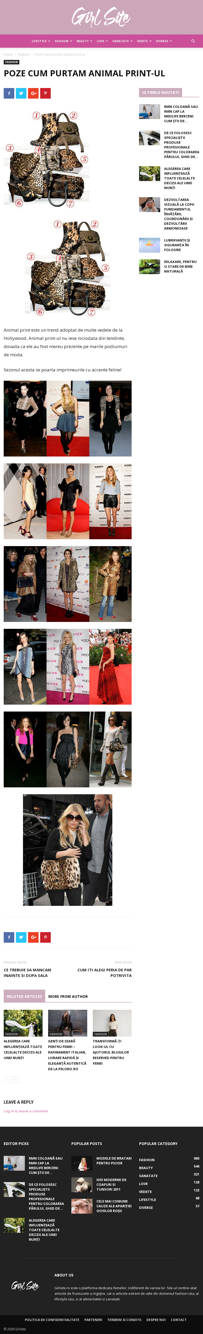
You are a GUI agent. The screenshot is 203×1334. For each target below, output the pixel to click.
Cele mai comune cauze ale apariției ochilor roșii (114, 1206)
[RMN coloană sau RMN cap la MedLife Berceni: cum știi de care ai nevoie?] (149, 111)
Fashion (61, 41)
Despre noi (156, 1320)
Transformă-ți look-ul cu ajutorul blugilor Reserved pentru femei (111, 1052)
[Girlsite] (101, 17)
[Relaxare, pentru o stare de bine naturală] (149, 266)
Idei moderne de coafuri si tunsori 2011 (111, 1184)
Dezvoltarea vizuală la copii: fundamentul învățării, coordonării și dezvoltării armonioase (179, 214)
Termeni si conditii (124, 1320)
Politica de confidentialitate (52, 1320)
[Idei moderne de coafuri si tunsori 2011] (82, 1184)
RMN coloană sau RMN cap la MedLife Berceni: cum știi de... (181, 113)
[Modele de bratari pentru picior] (82, 1163)
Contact (179, 1320)
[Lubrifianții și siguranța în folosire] (149, 245)
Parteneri (93, 1320)
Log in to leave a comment (26, 1111)
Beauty (83, 41)
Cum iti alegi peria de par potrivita (104, 972)
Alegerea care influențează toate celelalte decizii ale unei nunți (179, 178)
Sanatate (120, 41)
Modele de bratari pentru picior (114, 1160)
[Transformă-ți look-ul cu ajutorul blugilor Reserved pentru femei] (112, 1023)
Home (8, 54)
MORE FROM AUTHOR (68, 996)
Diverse (162, 41)
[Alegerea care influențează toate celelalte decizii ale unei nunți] (23, 1023)
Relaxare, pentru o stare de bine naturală (180, 266)
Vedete (142, 41)
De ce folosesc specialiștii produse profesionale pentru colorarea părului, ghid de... (181, 144)
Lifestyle (39, 41)
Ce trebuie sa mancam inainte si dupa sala (27, 972)
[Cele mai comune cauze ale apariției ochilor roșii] (82, 1206)
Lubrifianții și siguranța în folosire (177, 245)
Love (100, 41)
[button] (193, 41)
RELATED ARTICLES (24, 996)
